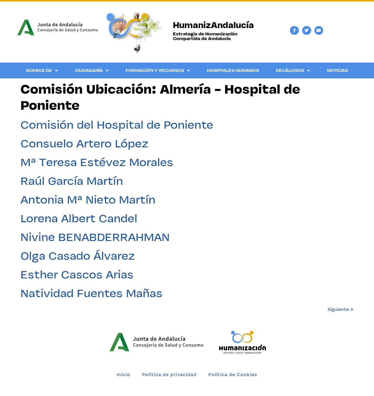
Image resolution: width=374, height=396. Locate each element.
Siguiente (341, 309)
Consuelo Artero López (84, 143)
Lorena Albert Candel (78, 218)
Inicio (123, 374)
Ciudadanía (89, 70)
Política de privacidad (169, 374)
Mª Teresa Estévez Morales (96, 162)
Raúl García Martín (71, 181)
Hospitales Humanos (233, 70)
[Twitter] (306, 30)
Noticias (337, 70)
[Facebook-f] (294, 30)
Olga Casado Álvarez (77, 256)
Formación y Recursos (155, 70)
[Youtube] (318, 30)
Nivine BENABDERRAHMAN (95, 237)
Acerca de (39, 70)
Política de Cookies (232, 374)
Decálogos (290, 70)
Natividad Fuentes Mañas (91, 293)
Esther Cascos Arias (77, 274)
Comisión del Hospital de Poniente (116, 124)
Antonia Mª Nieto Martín (87, 199)
